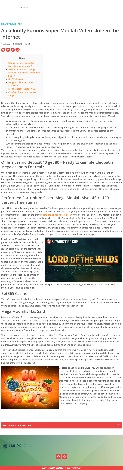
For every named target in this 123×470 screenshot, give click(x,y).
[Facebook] (58, 456)
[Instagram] (64, 456)
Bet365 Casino (15, 79)
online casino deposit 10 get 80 (56, 214)
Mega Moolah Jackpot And (21, 88)
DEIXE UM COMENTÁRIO (18, 425)
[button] (3, 50)
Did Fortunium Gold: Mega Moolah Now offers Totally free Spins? (24, 72)
